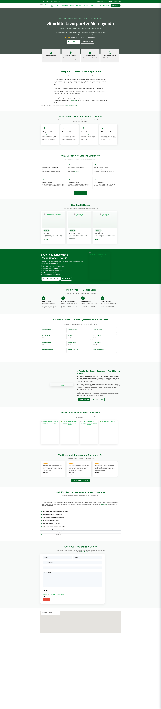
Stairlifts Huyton (73, 342)
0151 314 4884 (74, 100)
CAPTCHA (45, 590)
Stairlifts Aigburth (47, 329)
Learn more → (45, 142)
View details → (46, 239)
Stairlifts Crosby (73, 335)
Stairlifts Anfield (98, 329)
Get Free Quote (115, 5)
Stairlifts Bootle (47, 335)
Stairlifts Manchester (48, 349)
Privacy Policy (53, 596)
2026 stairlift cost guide (71, 105)
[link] (53, 227)
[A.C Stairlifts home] (44, 5)
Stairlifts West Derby (99, 349)
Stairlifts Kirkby (98, 342)
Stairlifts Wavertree (73, 349)
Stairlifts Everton (98, 335)
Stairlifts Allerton (73, 329)
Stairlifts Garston (47, 342)
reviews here (76, 171)
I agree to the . (50, 596)
